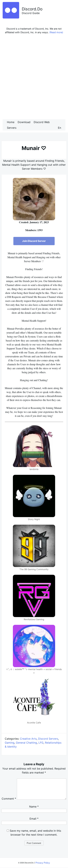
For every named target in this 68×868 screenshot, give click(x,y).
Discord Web (42, 122)
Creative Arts (28, 738)
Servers (11, 127)
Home (10, 122)
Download (24, 122)
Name (34, 806)
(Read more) (56, 32)
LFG (40, 742)
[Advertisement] (34, 77)
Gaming (9, 742)
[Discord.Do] (11, 17)
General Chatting (26, 742)
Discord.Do (32, 9)
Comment (9, 798)
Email (34, 818)
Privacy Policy (42, 862)
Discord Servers (48, 738)
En (59, 127)
